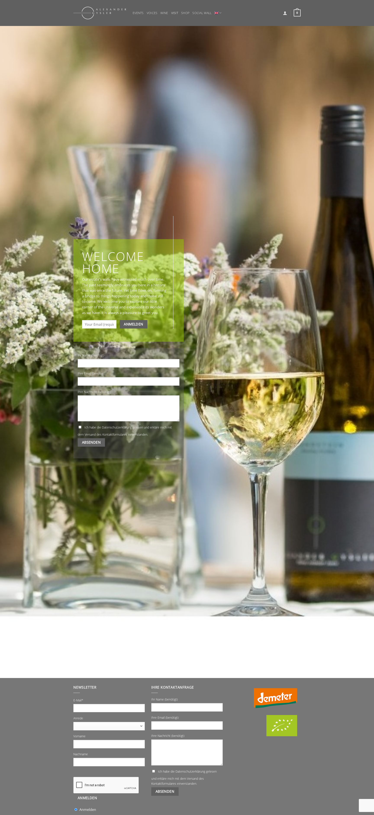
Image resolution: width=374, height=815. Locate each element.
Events (138, 13)
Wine (164, 13)
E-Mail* (78, 700)
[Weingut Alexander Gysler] (99, 13)
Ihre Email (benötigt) (91, 373)
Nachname (80, 754)
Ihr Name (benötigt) (91, 355)
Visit (174, 13)
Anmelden (87, 798)
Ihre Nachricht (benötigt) (94, 392)
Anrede (78, 718)
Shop (185, 13)
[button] (285, 13)
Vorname (79, 736)
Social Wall (201, 13)
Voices (152, 13)
